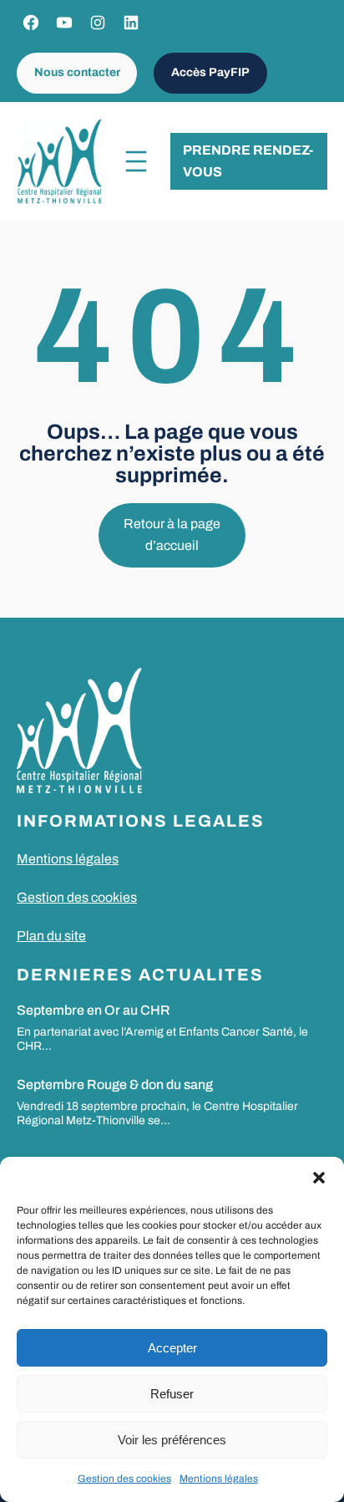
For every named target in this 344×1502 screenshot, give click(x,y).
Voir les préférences (172, 1440)
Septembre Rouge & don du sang (115, 1084)
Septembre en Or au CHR (93, 1010)
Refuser (172, 1394)
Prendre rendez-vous (248, 161)
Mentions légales (219, 1478)
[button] (319, 1177)
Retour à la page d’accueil (172, 534)
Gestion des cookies (124, 1478)
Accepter (172, 1348)
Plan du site (51, 936)
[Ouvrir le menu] (136, 161)
